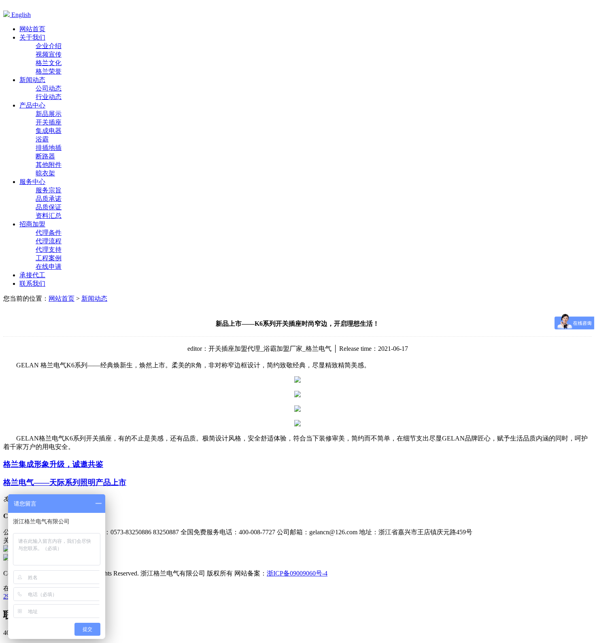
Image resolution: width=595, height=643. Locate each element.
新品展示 (49, 113)
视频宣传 (49, 54)
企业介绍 (49, 45)
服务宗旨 (49, 190)
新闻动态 (94, 298)
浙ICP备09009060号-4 (297, 573)
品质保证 (49, 207)
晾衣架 (45, 173)
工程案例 (49, 258)
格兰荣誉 (49, 71)
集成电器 (49, 130)
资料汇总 (49, 215)
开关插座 (49, 122)
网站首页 (61, 298)
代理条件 (49, 232)
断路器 (45, 156)
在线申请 (49, 266)
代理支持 (49, 249)
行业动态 (49, 96)
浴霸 (42, 139)
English (20, 14)
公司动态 (49, 88)
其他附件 (49, 164)
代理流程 (49, 241)
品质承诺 (49, 198)
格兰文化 (49, 62)
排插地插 (49, 147)
